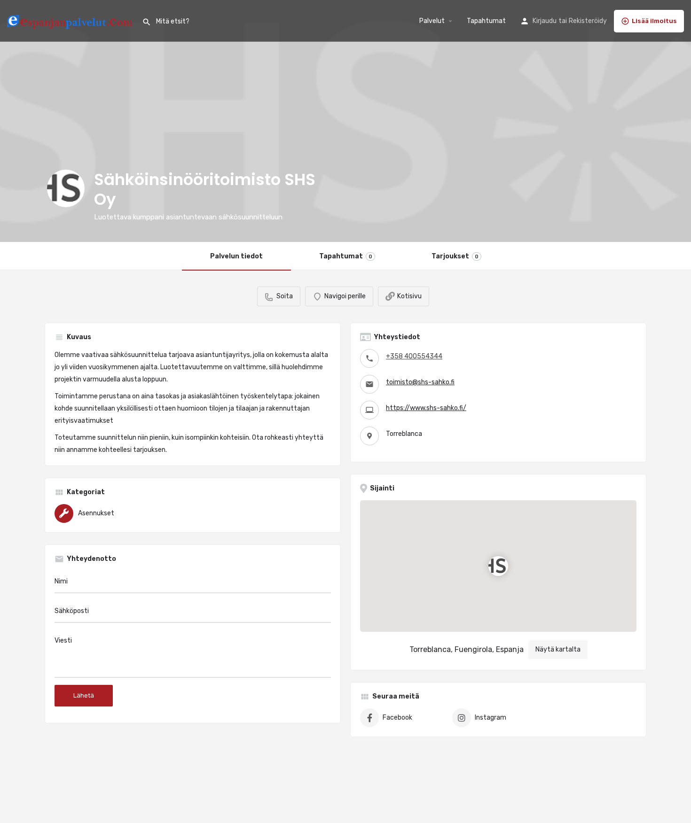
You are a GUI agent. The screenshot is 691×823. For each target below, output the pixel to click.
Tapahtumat (486, 21)
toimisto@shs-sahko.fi (420, 382)
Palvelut (432, 21)
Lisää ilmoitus (654, 20)
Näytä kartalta (558, 649)
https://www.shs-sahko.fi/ (426, 408)
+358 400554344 (414, 356)
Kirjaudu (545, 21)
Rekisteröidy (588, 21)
